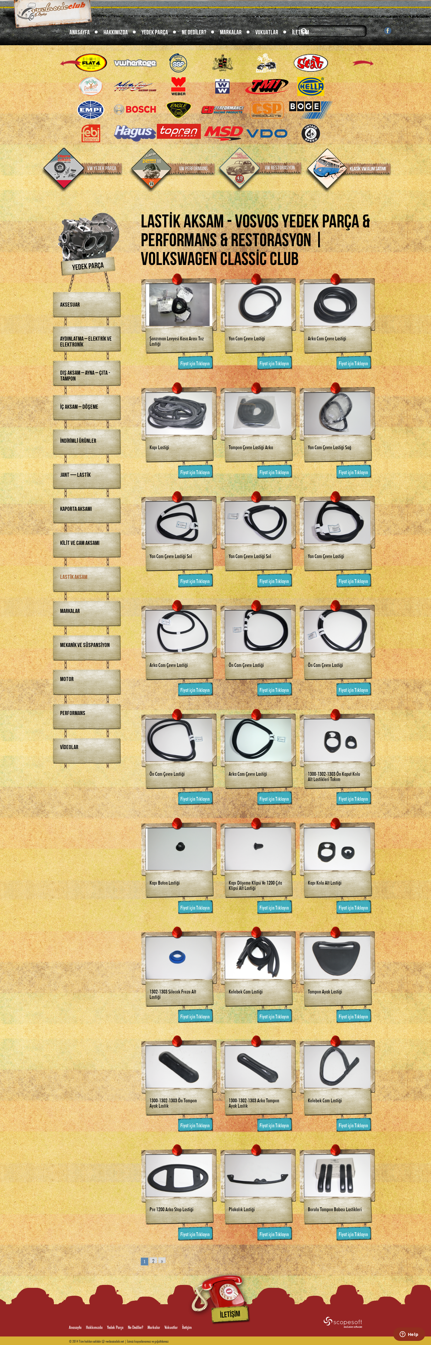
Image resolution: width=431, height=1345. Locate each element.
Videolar (69, 747)
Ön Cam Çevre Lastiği (246, 664)
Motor (67, 679)
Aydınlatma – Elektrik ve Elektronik (86, 341)
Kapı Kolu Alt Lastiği (325, 882)
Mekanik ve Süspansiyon (85, 645)
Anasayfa (79, 32)
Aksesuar (70, 304)
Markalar (231, 32)
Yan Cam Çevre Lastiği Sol (171, 555)
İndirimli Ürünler (78, 441)
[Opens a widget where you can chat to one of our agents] (409, 1334)
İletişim (300, 32)
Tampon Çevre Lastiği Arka (251, 446)
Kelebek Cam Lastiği (246, 990)
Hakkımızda (115, 32)
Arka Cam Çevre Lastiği (327, 337)
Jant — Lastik (75, 475)
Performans (72, 713)
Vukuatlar (266, 32)
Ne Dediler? (194, 32)
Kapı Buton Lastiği (165, 882)
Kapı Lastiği (159, 446)
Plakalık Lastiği (242, 1208)
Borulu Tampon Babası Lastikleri (335, 1208)
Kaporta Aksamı (76, 509)
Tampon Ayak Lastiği (325, 990)
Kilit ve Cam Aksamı (79, 543)
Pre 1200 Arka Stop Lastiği (172, 1208)
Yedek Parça (155, 32)
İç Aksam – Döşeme (79, 406)
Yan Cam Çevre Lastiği (247, 337)
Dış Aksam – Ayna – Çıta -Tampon (85, 375)
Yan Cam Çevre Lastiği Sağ (329, 446)
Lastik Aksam (73, 577)
